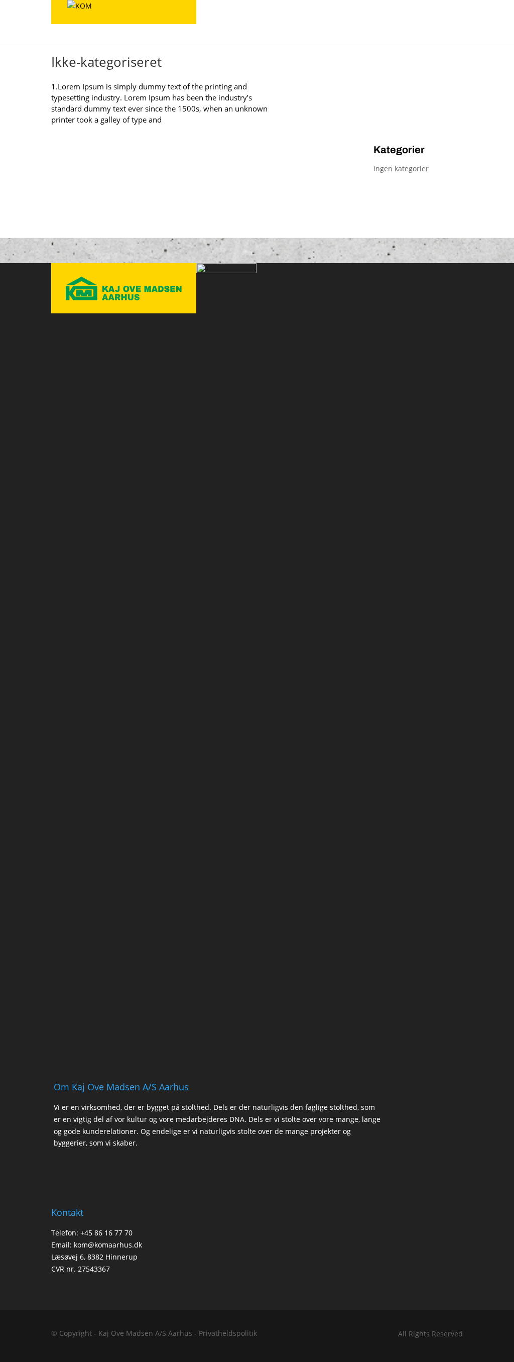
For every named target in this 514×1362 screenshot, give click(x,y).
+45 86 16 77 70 (106, 1232)
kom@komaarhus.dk (108, 1245)
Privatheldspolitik (228, 1333)
